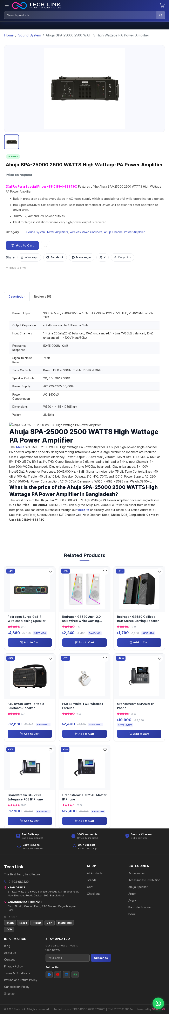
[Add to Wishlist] (50, 571)
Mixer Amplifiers (57, 232)
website (83, 510)
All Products (95, 873)
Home (9, 35)
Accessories (136, 873)
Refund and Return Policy (20, 980)
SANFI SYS (158, 1009)
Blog (7, 946)
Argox (132, 893)
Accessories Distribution (144, 880)
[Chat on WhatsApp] (158, 1003)
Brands (91, 880)
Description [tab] (16, 296)
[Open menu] (6, 5)
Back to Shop (18, 267)
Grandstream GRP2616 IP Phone (135, 706)
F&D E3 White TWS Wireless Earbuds (82, 706)
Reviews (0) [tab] (42, 296)
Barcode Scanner (140, 907)
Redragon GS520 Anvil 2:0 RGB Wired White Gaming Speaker (81, 619)
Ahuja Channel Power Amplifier (124, 232)
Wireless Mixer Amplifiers (86, 232)
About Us (10, 952)
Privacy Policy (13, 966)
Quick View (31, 588)
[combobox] (80, 15)
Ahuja (20, 447)
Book (131, 914)
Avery (132, 900)
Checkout (93, 893)
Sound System (29, 35)
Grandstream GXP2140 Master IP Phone (84, 797)
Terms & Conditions (17, 973)
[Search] (160, 15)
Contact (9, 959)
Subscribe (101, 957)
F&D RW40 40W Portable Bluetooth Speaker (26, 706)
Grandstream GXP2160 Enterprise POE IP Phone (25, 797)
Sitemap (9, 993)
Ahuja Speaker (138, 887)
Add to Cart (25, 245)
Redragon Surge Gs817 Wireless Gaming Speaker (27, 619)
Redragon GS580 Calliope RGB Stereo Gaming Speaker (138, 619)
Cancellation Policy (16, 986)
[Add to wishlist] (45, 245)
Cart (90, 887)
